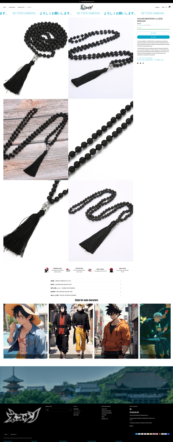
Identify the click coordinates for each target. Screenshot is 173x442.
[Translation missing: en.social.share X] (141, 63)
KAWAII (103, 417)
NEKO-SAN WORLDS (106, 406)
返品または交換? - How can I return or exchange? (63, 295)
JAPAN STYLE (104, 409)
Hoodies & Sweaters (101, 356)
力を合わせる (77, 413)
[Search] (166, 7)
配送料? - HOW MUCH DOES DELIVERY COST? (61, 284)
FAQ (130, 409)
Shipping (142, 25)
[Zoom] (65, 20)
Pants (52, 356)
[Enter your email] (70, 409)
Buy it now (153, 37)
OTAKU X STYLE (21, 7)
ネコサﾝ (29, 7)
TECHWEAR (104, 415)
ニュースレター (77, 411)
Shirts (7, 356)
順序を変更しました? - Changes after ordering (63, 288)
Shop (4, 7)
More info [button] (131, 425)
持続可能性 (76, 409)
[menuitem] (5, 7)
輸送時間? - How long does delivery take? (62, 291)
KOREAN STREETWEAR (106, 411)
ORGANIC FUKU (105, 419)
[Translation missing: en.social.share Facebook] (138, 63)
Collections (12, 7)
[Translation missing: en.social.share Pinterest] (143, 63)
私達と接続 (76, 415)
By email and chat (134, 412)
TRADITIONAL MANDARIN (107, 413)
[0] (169, 7)
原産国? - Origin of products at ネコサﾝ (61, 281)
